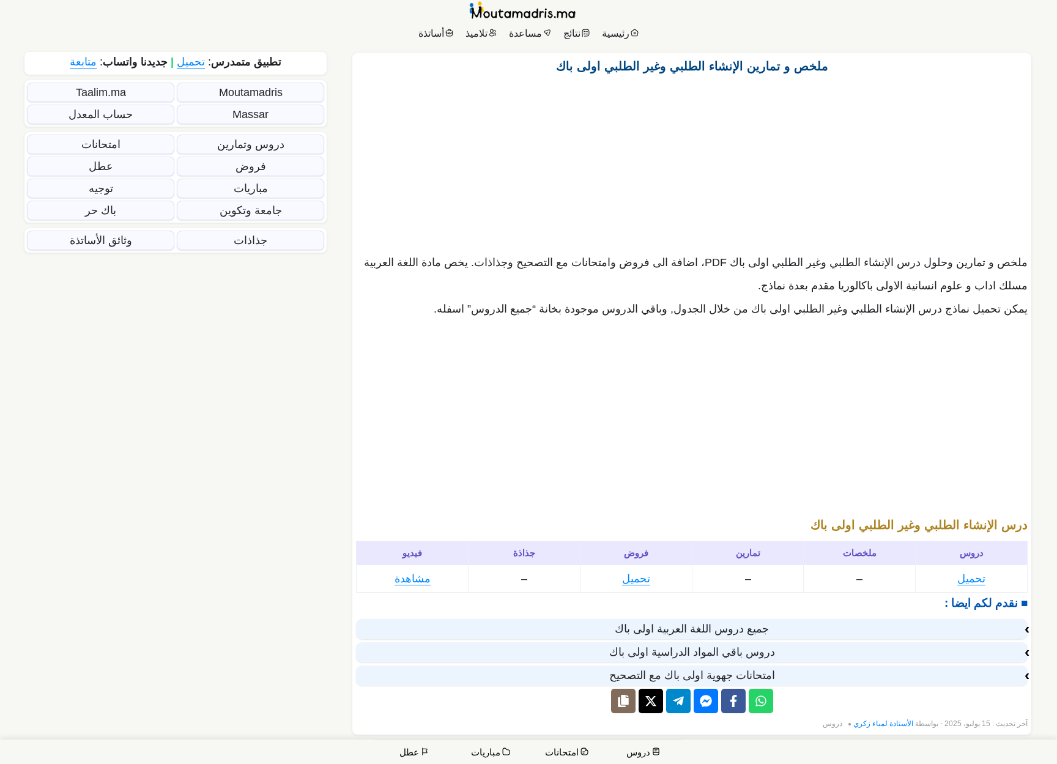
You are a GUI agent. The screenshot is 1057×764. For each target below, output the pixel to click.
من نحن (996, 753)
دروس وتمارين (250, 144)
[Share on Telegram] (678, 701)
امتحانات (101, 144)
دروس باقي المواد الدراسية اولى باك (692, 652)
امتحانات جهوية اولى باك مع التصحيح (692, 675)
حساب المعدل (101, 114)
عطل (101, 166)
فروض (251, 166)
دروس (832, 723)
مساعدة (525, 33)
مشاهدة (413, 579)
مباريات (251, 188)
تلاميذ (476, 33)
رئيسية (615, 33)
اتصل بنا (1032, 753)
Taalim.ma (101, 92)
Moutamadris (251, 92)
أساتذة (431, 33)
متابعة (83, 62)
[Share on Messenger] (706, 701)
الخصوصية (766, 753)
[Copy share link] (623, 701)
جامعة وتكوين (251, 210)
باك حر (100, 210)
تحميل (971, 579)
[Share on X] (651, 701)
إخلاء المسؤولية (865, 753)
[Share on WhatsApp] (761, 701)
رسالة (918, 753)
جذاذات (250, 240)
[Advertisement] (692, 160)
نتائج (571, 33)
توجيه (101, 188)
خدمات (956, 753)
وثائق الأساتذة (101, 240)
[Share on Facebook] (733, 701)
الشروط (807, 753)
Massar (250, 114)
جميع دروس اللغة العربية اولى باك (692, 629)
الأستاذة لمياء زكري (883, 723)
